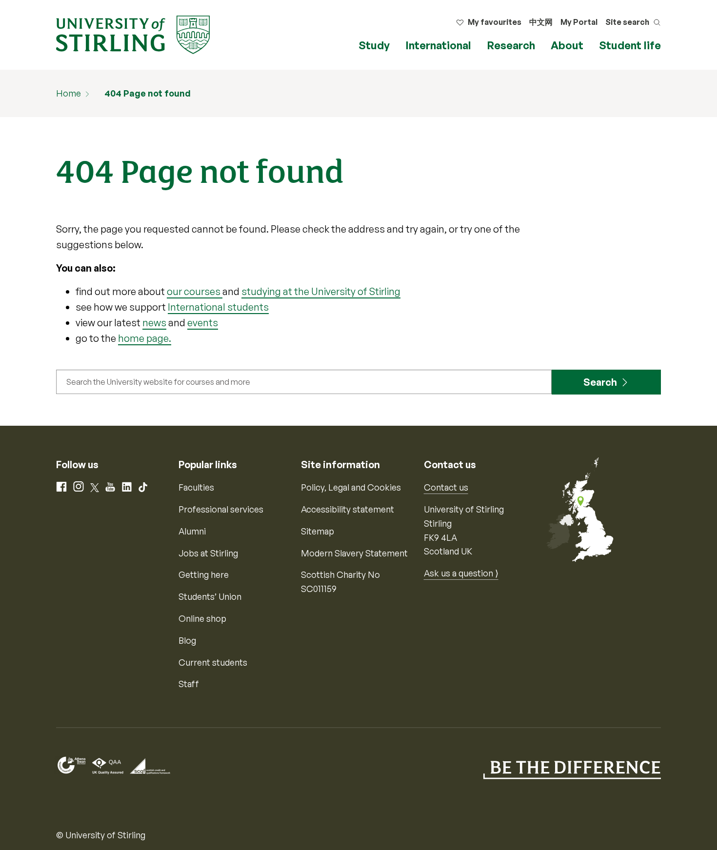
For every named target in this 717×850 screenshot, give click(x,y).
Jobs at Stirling (208, 553)
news (154, 322)
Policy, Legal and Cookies (351, 487)
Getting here (204, 574)
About (567, 45)
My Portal (579, 22)
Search (600, 382)
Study (374, 45)
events (202, 322)
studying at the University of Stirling (320, 291)
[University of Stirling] (133, 33)
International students (218, 307)
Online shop (202, 618)
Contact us (446, 487)
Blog (187, 640)
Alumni (192, 531)
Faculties (196, 487)
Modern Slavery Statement (354, 553)
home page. (144, 338)
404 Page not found (147, 93)
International (438, 45)
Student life (630, 45)
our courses (194, 291)
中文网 (541, 22)
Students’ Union (210, 596)
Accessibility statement (347, 509)
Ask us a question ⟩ (461, 573)
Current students (213, 662)
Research (511, 45)
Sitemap (317, 531)
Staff (189, 683)
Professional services (221, 509)
